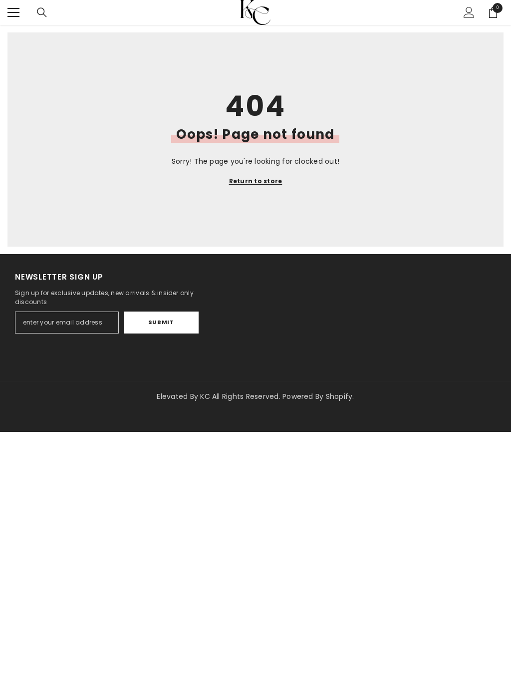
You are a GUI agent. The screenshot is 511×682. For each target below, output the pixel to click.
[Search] (42, 12)
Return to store (255, 181)
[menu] (13, 12)
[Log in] (469, 12)
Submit (161, 322)
